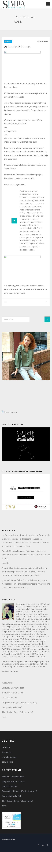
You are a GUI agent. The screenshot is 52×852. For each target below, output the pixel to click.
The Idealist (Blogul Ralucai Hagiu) (17, 712)
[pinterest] (48, 845)
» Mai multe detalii (10, 671)
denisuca (6, 747)
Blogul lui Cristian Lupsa (13, 687)
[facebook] (38, 845)
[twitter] (43, 845)
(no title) (5, 563)
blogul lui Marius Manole (13, 692)
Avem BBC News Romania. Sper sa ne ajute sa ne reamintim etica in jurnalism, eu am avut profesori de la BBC (26, 555)
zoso (4, 717)
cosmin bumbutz (9, 697)
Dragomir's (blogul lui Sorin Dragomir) (19, 702)
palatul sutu (7, 762)
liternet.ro (6, 752)
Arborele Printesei (17, 46)
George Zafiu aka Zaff (12, 707)
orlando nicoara (9, 757)
